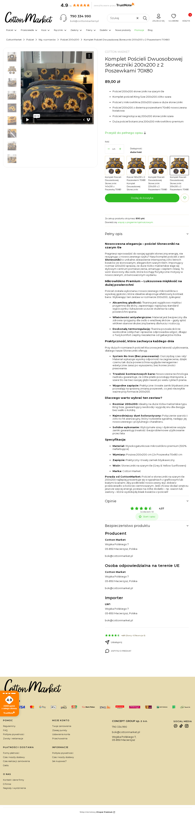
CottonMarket (14, 39)
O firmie (7, 784)
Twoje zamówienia (61, 726)
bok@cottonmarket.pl (119, 555)
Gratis (6, 765)
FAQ (5, 730)
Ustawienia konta (61, 734)
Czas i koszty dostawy (14, 757)
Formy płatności (11, 753)
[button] (144, 18)
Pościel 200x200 (69, 39)
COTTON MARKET (117, 52)
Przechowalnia (59, 738)
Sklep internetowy (96, 812)
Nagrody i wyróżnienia (14, 788)
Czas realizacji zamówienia (16, 761)
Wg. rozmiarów (47, 39)
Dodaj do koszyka (142, 197)
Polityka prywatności (13, 734)
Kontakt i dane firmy (13, 780)
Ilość (107, 141)
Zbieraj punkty (59, 730)
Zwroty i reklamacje (13, 738)
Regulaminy (9, 726)
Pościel (30, 39)
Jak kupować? (59, 761)
